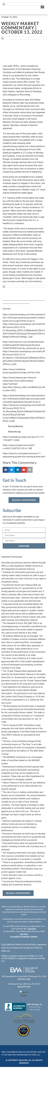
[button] (42, 7)
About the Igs (14, 431)
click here (32, 928)
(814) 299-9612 (24, 987)
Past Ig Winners (15, 426)
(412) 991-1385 (24, 979)
